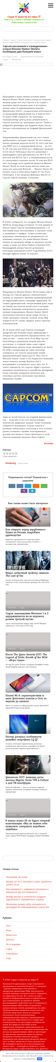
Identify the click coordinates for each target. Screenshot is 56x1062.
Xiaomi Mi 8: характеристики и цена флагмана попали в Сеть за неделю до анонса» (26, 698)
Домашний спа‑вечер (16, 876)
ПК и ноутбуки (13, 944)
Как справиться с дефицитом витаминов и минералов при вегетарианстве (27, 891)
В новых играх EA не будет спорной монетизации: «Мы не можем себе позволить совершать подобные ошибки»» (28, 825)
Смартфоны (12, 953)
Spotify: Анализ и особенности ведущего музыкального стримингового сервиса (26, 898)
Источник (48, 443)
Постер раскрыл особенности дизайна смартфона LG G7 (23, 738)
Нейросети (11, 935)
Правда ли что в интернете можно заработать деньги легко (29, 883)
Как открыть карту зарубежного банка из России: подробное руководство (25, 532)
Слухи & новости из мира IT (24, 16)
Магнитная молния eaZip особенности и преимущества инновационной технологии (27, 906)
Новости (10, 939)
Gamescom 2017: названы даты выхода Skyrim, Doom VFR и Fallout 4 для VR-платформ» (27, 780)
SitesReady (10, 463)
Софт (8, 958)
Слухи (5, 59)
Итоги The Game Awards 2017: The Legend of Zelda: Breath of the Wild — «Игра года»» (26, 657)
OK (39, 1058)
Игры (8, 930)
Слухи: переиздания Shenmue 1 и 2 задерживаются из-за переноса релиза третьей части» (27, 616)
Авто (8, 925)
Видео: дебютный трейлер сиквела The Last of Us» (27, 574)
